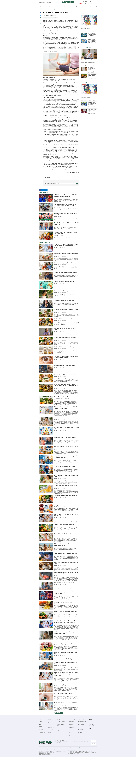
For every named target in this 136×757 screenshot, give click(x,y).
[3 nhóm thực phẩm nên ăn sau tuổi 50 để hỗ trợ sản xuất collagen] (46, 235)
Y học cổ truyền (65, 6)
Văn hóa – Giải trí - (57, 197)
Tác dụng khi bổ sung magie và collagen (64, 281)
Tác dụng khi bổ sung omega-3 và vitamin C (64, 319)
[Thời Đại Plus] (90, 3)
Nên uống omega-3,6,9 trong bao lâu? (63, 602)
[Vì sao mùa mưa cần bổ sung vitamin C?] (46, 528)
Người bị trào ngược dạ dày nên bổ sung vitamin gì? (66, 534)
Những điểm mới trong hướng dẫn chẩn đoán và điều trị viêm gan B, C (66, 592)
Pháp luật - (56, 225)
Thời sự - (55, 216)
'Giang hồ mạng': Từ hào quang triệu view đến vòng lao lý (65, 214)
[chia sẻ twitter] (40, 15)
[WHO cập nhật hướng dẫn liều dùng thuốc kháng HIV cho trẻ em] (46, 518)
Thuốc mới (61, 9)
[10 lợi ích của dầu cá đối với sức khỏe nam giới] (46, 276)
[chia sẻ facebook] (40, 12)
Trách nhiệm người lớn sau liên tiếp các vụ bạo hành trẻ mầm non (88, 26)
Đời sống (90, 728)
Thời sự (45, 6)
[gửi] (77, 183)
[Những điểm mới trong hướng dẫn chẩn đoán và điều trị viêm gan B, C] (46, 595)
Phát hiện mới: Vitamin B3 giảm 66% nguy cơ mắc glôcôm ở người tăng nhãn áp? (66, 357)
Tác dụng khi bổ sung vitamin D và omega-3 (64, 347)
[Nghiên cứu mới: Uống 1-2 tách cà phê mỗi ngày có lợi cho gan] (46, 566)
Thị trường (91, 6)
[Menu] (94, 6)
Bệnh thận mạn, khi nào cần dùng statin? (64, 582)
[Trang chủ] (40, 6)
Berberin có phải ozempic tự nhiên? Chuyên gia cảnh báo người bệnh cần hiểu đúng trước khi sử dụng (66, 386)
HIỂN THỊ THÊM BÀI (59, 712)
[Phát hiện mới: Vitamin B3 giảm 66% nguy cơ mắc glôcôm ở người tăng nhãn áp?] (46, 360)
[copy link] (40, 17)
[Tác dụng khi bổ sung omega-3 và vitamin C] (46, 322)
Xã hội (40, 719)
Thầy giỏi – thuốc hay (60, 719)
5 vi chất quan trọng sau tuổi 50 (62, 684)
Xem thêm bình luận (46, 177)
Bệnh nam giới (71, 724)
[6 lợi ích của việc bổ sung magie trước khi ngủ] (46, 556)
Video (58, 730)
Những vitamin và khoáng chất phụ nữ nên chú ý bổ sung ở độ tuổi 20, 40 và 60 (66, 397)
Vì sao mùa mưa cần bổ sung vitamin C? (64, 524)
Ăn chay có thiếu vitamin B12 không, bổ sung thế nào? (66, 310)
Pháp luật (40, 721)
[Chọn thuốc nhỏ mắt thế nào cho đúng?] (46, 697)
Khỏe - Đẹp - (56, 235)
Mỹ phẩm (70, 732)
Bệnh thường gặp (71, 721)
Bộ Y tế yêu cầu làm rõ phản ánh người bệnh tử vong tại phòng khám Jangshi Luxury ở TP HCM (92, 41)
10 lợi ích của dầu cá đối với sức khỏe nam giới (65, 272)
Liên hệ (93, 743)
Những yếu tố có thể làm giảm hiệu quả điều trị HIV (65, 653)
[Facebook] (93, 741)
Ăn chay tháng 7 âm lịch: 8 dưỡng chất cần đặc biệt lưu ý (65, 338)
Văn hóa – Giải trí (91, 725)
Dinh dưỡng (75, 6)
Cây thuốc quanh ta (60, 722)
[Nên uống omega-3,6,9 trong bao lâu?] (46, 605)
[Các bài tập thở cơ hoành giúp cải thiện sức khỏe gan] (89, 54)
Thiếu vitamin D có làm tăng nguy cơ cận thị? (65, 291)
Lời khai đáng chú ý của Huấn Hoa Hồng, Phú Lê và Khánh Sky (66, 223)
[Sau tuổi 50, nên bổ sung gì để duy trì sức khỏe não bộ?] (46, 332)
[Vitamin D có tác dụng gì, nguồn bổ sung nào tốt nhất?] (46, 257)
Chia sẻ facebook (43, 190)
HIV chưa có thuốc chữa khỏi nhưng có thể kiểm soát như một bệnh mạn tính (66, 407)
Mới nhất (50, 174)
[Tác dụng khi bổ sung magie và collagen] (46, 285)
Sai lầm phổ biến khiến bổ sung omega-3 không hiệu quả (65, 486)
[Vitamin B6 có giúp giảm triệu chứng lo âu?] (46, 646)
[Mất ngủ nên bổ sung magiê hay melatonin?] (46, 369)
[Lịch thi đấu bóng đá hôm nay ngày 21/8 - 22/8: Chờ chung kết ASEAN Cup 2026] (46, 198)
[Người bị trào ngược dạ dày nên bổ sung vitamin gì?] (46, 537)
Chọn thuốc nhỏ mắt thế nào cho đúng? (63, 693)
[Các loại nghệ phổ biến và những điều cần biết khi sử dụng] (84, 76)
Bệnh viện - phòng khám (61, 721)
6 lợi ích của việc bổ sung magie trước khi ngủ (65, 553)
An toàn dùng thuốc (48, 9)
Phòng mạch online (85, 6)
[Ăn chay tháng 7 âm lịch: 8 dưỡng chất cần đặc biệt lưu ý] (46, 341)
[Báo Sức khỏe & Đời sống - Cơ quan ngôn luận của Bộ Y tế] (68, 3)
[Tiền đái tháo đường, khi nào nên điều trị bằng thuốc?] (46, 666)
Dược (61, 6)
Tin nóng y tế (41, 726)
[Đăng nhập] (90, 1)
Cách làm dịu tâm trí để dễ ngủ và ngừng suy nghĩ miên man (92, 68)
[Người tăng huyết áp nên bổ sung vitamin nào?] (46, 615)
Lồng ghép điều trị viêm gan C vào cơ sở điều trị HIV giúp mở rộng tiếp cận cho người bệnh (66, 621)
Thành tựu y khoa (42, 727)
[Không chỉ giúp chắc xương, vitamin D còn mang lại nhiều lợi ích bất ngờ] (46, 547)
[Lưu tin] (40, 20)
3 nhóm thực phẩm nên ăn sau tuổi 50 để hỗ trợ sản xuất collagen (65, 233)
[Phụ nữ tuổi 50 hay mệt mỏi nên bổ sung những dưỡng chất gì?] (46, 706)
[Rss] (95, 741)
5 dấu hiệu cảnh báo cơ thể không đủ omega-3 (65, 437)
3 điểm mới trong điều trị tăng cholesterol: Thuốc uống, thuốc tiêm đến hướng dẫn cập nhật (66, 245)
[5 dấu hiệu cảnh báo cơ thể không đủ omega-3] (46, 441)
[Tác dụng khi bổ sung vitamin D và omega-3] (46, 350)
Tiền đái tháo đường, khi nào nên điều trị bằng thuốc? (65, 663)
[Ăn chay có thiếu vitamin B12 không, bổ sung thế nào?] (46, 313)
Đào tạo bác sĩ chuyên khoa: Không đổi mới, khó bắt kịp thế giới (92, 103)
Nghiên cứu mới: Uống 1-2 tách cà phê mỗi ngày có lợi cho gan (66, 563)
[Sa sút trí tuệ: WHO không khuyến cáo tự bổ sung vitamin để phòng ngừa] (46, 635)
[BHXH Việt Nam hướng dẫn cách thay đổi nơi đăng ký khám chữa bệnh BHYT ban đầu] (46, 207)
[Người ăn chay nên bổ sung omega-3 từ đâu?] (46, 378)
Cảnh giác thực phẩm (81, 724)
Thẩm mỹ (70, 734)
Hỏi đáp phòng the (80, 729)
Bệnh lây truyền (80, 732)
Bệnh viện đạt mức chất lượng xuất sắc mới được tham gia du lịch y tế (92, 34)
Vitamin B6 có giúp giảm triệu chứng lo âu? (64, 643)
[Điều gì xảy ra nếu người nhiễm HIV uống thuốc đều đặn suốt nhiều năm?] (46, 459)
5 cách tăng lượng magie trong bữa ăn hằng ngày (66, 495)
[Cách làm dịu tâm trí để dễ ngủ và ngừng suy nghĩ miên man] (84, 69)
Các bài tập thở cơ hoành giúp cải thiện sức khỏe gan (88, 60)
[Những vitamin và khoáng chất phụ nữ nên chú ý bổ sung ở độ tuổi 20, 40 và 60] (46, 400)
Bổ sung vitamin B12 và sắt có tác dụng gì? (64, 505)
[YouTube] (83, 1)
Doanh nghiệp (91, 722)
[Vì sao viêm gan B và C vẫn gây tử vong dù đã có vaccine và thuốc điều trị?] (46, 576)
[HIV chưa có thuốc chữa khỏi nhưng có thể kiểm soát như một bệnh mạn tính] (46, 410)
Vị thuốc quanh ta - (91, 78)
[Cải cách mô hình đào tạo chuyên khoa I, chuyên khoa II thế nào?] (84, 111)
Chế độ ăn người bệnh (81, 722)
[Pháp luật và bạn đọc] (85, 3)
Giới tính (70, 6)
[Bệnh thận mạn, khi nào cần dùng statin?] (46, 586)
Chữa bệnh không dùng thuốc (60, 725)
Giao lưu (49, 722)
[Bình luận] (40, 23)
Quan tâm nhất (45, 174)
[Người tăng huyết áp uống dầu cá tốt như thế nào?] (46, 266)
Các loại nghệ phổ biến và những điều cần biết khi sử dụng (92, 75)
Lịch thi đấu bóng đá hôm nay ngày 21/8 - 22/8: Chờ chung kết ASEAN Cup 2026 (65, 195)
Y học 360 (58, 6)
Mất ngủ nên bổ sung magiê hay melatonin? (64, 365)
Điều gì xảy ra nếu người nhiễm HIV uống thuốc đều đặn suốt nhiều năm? (65, 456)
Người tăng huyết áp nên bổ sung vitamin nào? (65, 611)
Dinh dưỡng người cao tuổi (82, 721)
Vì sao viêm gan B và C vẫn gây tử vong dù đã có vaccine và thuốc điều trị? (66, 573)
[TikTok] (80, 1)
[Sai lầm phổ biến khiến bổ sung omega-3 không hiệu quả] (46, 489)
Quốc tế (40, 722)
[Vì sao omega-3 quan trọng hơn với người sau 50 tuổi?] (46, 450)
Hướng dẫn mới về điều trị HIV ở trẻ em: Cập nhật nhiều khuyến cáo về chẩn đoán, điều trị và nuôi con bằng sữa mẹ (66, 674)
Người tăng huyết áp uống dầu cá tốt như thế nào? (66, 263)
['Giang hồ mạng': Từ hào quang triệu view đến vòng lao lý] (46, 217)
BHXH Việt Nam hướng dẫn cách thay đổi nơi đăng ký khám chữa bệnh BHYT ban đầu (65, 205)
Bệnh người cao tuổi (72, 719)
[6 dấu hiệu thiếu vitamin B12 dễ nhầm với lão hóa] (46, 421)
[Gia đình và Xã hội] (80, 3)
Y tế (42, 6)
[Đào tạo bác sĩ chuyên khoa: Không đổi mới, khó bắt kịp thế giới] (84, 104)
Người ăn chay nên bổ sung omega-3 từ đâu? (65, 375)
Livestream (50, 724)
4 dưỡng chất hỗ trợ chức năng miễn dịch (64, 300)
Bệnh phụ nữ (71, 722)
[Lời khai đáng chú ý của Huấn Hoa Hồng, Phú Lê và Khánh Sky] (46, 226)
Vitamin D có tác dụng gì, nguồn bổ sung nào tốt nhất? (66, 254)
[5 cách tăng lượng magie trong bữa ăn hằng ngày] (46, 499)
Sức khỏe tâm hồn (71, 727)
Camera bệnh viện (42, 732)
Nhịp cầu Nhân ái (91, 724)
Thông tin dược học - (58, 247)
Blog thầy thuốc (86, 83)
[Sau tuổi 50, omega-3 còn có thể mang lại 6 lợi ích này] (46, 431)
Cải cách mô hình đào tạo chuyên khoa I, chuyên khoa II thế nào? (92, 110)
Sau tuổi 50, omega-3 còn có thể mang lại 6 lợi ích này (66, 428)
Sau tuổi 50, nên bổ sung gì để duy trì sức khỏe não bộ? (65, 329)
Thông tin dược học (55, 9)
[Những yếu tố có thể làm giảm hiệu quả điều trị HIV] (46, 656)
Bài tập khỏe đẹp (71, 735)
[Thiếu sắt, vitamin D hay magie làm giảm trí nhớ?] (46, 469)
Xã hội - (55, 207)
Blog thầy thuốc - (83, 28)
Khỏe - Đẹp (79, 6)
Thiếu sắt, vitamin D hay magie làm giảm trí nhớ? (66, 466)
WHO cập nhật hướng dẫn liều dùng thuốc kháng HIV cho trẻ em (66, 515)
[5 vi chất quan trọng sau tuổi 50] (46, 687)
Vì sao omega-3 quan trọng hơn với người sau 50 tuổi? (66, 447)
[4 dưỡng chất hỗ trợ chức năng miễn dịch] (46, 304)
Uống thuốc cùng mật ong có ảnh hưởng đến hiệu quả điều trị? (66, 476)
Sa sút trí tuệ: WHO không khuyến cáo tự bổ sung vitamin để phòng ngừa (66, 632)
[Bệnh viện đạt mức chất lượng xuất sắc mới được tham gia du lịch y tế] (84, 35)
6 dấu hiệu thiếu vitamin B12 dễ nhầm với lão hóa (66, 418)
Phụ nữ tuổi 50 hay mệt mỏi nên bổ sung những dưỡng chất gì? (65, 703)
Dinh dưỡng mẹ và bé (81, 719)
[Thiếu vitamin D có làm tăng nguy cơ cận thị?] (46, 294)
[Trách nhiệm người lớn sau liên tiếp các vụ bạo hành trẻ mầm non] (89, 20)
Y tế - (89, 37)
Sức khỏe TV (54, 6)
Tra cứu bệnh (49, 6)
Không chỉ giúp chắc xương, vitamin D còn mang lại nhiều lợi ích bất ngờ (66, 544)
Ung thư (70, 729)
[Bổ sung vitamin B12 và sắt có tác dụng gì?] (46, 508)
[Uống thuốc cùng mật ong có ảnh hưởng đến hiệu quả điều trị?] (46, 479)
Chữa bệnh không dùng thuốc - (86, 62)
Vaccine (65, 9)
